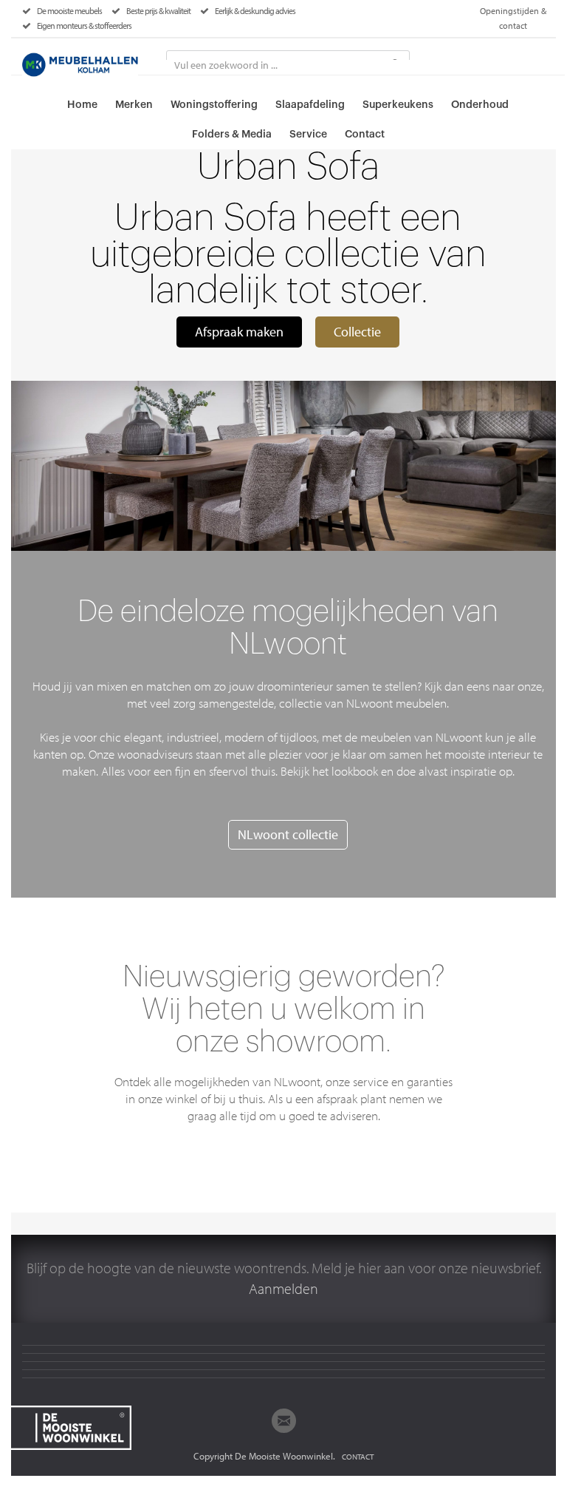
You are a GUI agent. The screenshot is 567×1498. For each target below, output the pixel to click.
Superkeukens (397, 105)
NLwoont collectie (288, 834)
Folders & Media (232, 134)
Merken (134, 105)
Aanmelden (283, 1288)
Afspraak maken (239, 331)
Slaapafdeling (310, 105)
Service (308, 134)
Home (82, 105)
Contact (365, 134)
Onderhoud (480, 105)
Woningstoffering (214, 105)
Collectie (357, 331)
